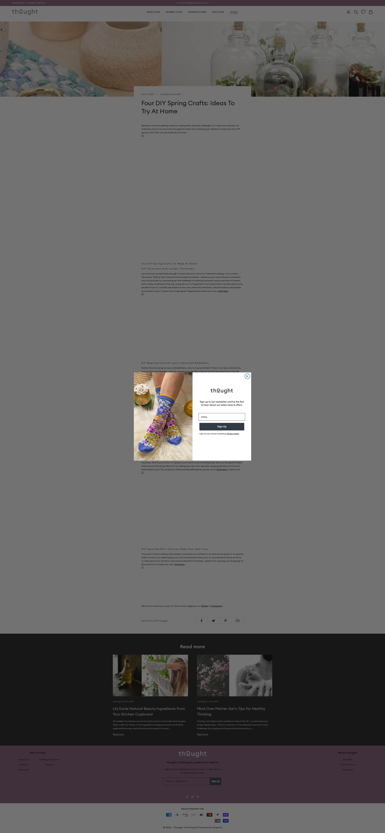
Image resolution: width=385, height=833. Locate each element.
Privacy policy (233, 434)
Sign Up (221, 426)
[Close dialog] (247, 376)
